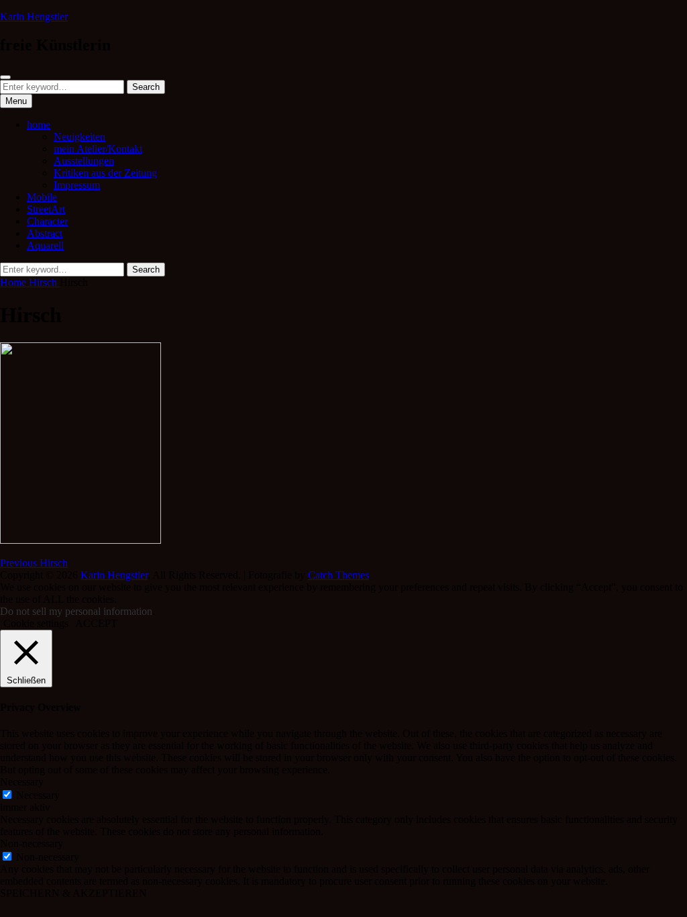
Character (47, 221)
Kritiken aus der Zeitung (105, 173)
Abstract (44, 233)
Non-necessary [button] (31, 843)
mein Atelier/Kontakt (98, 148)
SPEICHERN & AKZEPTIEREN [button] (73, 893)
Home (14, 282)
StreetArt (46, 209)
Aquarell (45, 245)
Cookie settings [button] (35, 623)
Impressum (77, 185)
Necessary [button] (22, 781)
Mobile (42, 197)
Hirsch (44, 282)
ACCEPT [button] (96, 623)
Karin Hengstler (34, 16)
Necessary (38, 795)
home (38, 124)
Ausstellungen (84, 160)
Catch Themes (338, 575)
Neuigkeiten (79, 136)
